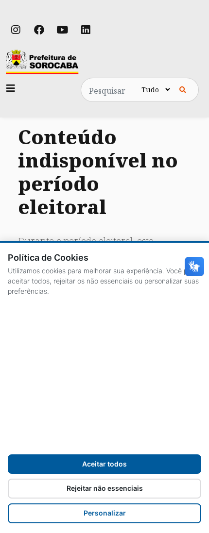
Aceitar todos (104, 464)
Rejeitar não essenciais (105, 488)
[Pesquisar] (183, 90)
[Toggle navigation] (10, 88)
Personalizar (105, 513)
